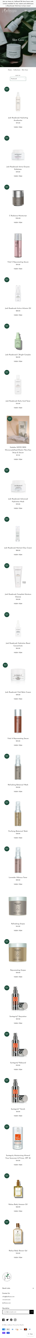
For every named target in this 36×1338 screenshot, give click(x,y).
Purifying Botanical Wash (18, 831)
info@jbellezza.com (8, 1296)
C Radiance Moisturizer (18, 216)
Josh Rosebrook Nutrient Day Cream (18, 548)
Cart (31, 10)
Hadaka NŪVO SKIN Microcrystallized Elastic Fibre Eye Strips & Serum (18, 450)
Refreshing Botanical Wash (18, 785)
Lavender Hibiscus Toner (18, 877)
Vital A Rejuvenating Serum (18, 738)
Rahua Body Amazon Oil (18, 1204)
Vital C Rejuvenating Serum (18, 262)
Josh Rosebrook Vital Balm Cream (18, 692)
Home (10, 70)
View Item (18, 127)
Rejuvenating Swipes (18, 970)
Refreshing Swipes (18, 924)
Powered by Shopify (18, 1325)
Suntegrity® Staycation (18, 1016)
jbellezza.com (6, 1303)
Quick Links (6, 1288)
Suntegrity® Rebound (18, 1063)
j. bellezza (9, 1325)
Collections (16, 70)
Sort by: (18, 75)
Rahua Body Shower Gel (18, 1251)
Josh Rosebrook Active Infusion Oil (18, 308)
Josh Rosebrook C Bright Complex (18, 355)
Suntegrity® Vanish (18, 1109)
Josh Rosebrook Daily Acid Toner (18, 401)
